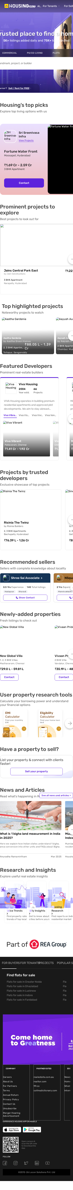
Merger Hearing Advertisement (11, 1114)
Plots (56, 53)
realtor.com (40, 1081)
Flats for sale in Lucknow (21, 990)
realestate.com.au (44, 1077)
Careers (7, 1077)
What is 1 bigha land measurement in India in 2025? (30, 836)
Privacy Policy (11, 1099)
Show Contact (27, 597)
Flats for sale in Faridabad (22, 999)
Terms (6, 1090)
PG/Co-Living (34, 53)
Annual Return (11, 1095)
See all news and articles (56, 795)
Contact (24, 183)
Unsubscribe (9, 1108)
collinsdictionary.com (45, 1090)
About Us (8, 1081)
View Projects (26, 140)
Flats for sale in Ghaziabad (22, 986)
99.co (36, 1086)
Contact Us (9, 1104)
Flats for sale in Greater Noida (24, 981)
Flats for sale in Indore (20, 995)
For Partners (10, 1086)
